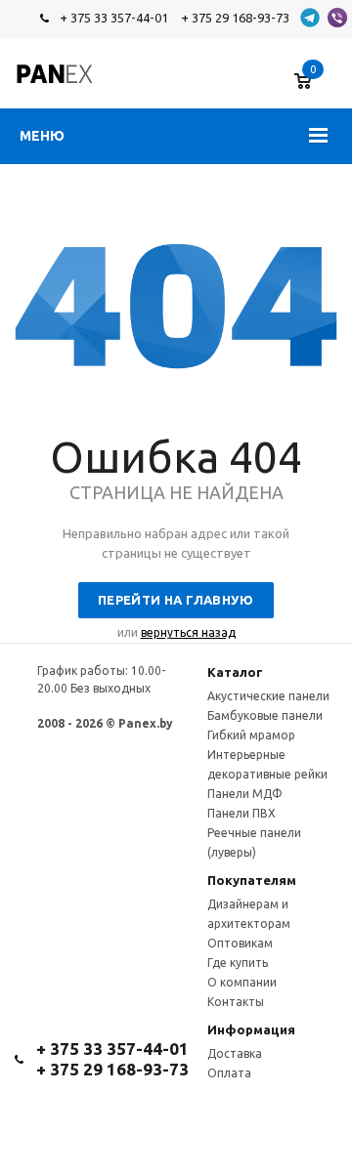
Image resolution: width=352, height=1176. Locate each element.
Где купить (237, 962)
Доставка (234, 1053)
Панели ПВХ (241, 813)
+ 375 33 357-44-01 (114, 17)
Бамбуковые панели (265, 715)
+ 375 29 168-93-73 (235, 17)
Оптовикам (240, 943)
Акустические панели (268, 696)
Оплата (229, 1073)
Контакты (235, 1001)
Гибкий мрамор (251, 735)
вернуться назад (188, 632)
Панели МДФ (245, 793)
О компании (242, 982)
